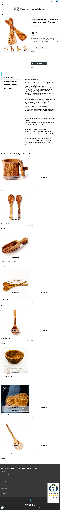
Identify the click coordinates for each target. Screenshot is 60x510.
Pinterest (37, 26)
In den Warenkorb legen (39, 63)
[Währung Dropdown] (52, 2)
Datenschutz (4, 486)
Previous (1, 48)
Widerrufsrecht (4, 488)
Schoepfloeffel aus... (6, 338)
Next (29, 48)
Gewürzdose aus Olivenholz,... (8, 185)
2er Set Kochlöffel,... (6, 299)
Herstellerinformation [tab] (11, 84)
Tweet (34, 26)
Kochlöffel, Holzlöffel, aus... (7, 453)
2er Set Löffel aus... (5, 223)
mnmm (46, 507)
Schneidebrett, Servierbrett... (7, 414)
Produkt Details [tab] (9, 77)
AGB (2, 483)
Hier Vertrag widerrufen (6, 491)
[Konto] (48, 2)
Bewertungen (8, 88)
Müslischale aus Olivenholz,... (8, 376)
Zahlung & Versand (5, 493)
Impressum (3, 481)
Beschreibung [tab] (8, 74)
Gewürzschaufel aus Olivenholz (8, 261)
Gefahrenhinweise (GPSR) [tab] (11, 81)
